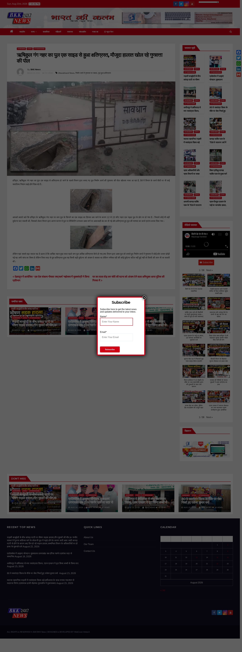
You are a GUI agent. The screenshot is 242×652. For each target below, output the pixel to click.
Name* (103, 316)
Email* (103, 332)
